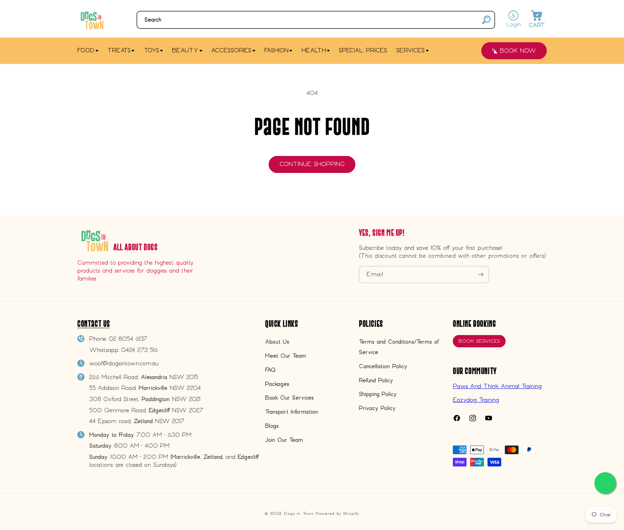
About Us (277, 341)
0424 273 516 (139, 350)
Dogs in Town (299, 513)
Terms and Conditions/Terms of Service (398, 347)
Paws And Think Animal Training (497, 386)
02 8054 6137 (128, 338)
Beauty (185, 50)
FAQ (270, 370)
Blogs (272, 425)
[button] (315, 20)
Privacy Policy (377, 408)
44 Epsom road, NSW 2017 (137, 421)
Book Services (479, 341)
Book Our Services (289, 397)
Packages (277, 384)
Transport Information (291, 411)
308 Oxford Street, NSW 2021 (144, 399)
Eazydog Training (476, 400)
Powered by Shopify (337, 513)
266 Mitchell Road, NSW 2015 (143, 377)
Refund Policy (376, 380)
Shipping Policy (378, 394)
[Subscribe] (481, 274)
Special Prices (363, 50)
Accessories (231, 50)
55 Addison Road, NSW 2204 (145, 388)
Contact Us (93, 324)
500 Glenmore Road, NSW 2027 (146, 410)
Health (314, 50)
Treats (119, 50)
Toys (151, 50)
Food (85, 50)
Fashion (276, 50)
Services (410, 50)
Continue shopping (312, 164)
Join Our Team (284, 440)
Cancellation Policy (383, 366)
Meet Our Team (285, 355)
